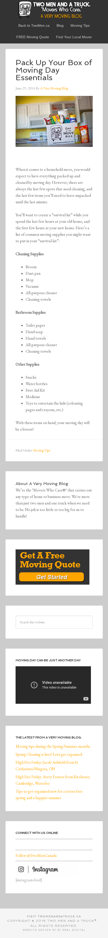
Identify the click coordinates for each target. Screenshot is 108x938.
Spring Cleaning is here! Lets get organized (49, 754)
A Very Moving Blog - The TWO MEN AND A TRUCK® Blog (54, 9)
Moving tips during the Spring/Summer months (53, 746)
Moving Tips (41, 450)
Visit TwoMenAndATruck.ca (54, 916)
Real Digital (74, 930)
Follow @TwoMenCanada (36, 855)
